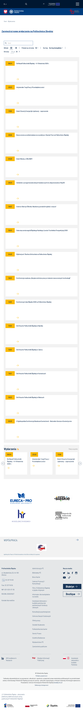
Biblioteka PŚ (36, 573)
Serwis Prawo (36, 633)
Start (5, 21)
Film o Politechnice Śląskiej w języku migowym (41, 589)
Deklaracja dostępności (41, 685)
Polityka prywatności (41, 676)
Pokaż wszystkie (73, 449)
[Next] (80, 463)
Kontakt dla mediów (8, 600)
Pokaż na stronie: (28, 48)
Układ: (6, 48)
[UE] (53, 4)
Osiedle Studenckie (38, 625)
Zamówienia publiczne (39, 646)
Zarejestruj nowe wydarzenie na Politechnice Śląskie (27, 31)
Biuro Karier (36, 577)
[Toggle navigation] (77, 4)
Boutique (70, 594)
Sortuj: (45, 48)
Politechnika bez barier (39, 629)
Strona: (6, 52)
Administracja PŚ (38, 568)
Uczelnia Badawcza (38, 638)
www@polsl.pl (58, 682)
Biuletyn (70, 586)
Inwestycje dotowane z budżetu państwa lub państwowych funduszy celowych (39, 604)
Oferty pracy (36, 620)
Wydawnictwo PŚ (37, 642)
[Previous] (3, 463)
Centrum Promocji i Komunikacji (38, 582)
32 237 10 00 (9, 580)
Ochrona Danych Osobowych (41, 616)
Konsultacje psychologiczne (41, 612)
